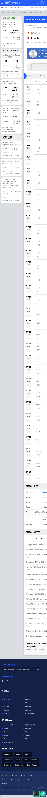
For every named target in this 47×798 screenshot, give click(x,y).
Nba (25, 760)
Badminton (8, 760)
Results (38, 8)
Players (28, 710)
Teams (6, 710)
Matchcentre (8, 742)
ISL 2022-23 (8, 725)
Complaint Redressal (17, 780)
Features (28, 706)
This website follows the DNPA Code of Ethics (17, 788)
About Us (15, 776)
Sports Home (6, 12)
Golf (18, 760)
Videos (6, 706)
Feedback (24, 776)
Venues (6, 713)
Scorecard (33, 76)
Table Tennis (32, 765)
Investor (5, 780)
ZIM (41, 538)
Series (21, 8)
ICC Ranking (29, 713)
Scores (13, 8)
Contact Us (5, 784)
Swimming (19, 765)
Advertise (5, 776)
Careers (30, 780)
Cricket (4, 8)
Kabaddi (34, 760)
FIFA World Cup (9, 669)
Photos (27, 703)
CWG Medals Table (23, 669)
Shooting (7, 765)
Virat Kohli (37, 669)
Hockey (27, 754)
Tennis (18, 754)
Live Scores (8, 696)
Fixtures (30, 8)
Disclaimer (34, 776)
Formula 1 (7, 754)
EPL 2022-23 (30, 725)
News (6, 703)
